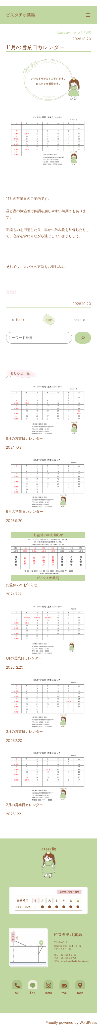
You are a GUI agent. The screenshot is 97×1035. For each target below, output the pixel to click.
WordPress (88, 1022)
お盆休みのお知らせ (21, 585)
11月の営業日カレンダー (24, 438)
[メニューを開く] (88, 15)
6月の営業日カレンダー (24, 511)
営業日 (11, 292)
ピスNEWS (82, 32)
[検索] (83, 338)
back (20, 319)
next (77, 319)
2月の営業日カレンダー (24, 805)
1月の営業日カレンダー (24, 658)
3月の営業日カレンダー (24, 731)
